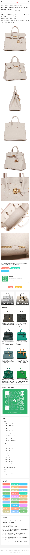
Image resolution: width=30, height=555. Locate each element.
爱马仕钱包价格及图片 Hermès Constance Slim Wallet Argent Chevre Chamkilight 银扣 (14, 525)
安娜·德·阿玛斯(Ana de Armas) (6, 499)
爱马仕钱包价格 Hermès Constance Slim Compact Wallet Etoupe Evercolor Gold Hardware (15, 529)
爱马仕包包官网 (6, 484)
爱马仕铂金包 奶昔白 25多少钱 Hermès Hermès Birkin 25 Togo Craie (14, 263)
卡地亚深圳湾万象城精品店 (23, 490)
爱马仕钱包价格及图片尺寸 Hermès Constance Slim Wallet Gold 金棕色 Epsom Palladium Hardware (14, 534)
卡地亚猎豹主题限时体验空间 (15, 494)
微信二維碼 (18, 287)
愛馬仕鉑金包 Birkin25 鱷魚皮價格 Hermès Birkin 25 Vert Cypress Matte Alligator (8, 343)
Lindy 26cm (8, 455)
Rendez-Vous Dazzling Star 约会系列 (6, 512)
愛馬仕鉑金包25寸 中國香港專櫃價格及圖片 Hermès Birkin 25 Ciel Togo (8, 361)
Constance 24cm (10, 437)
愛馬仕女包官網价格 (9, 5)
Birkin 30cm (9, 427)
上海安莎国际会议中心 (23, 494)
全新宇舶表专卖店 (23, 502)
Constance (6, 433)
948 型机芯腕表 (15, 497)
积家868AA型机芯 (15, 506)
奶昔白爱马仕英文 (5, 271)
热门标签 (27, 550)
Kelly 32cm (8, 448)
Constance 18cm (10, 435)
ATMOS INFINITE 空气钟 (23, 509)
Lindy (5, 453)
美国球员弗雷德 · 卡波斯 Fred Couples (6, 502)
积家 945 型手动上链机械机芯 (6, 509)
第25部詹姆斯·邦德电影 (23, 497)
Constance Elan (9, 438)
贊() (10, 287)
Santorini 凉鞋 (9, 475)
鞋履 (5, 471)
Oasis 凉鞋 (8, 473)
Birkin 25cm (19, 5)
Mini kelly (6, 457)
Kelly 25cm (8, 445)
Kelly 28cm (8, 447)
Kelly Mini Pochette (10, 465)
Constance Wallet (10, 440)
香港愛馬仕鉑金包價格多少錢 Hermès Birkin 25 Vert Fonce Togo (21, 325)
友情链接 (15, 550)
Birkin (15, 5)
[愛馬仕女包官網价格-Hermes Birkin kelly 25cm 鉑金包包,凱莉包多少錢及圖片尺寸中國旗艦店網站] (15, 2)
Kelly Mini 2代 (9, 463)
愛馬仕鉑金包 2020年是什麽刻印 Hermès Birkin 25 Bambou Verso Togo (22, 381)
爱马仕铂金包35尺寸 (23, 484)
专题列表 (11, 550)
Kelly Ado (8, 450)
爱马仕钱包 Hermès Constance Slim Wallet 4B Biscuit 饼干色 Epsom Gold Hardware (15, 538)
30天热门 (2, 550)
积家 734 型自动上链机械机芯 (6, 497)
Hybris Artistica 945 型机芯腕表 (15, 509)
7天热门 (6, 550)
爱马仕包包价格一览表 (15, 487)
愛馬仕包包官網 (18, 10)
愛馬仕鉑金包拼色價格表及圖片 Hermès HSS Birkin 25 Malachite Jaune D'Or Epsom (22, 362)
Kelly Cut (8, 459)
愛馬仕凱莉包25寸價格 (6, 490)
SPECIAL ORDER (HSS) (9, 467)
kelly (5, 443)
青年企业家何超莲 (6, 494)
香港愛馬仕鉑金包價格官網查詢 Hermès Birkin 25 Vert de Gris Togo (8, 325)
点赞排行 (23, 550)
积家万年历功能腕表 (23, 506)
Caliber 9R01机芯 (23, 512)
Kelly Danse (9, 461)
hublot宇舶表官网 (15, 484)
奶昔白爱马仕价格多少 (15, 268)
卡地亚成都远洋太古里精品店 (15, 490)
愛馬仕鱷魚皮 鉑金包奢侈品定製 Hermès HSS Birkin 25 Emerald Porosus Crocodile (8, 381)
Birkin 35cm (9, 429)
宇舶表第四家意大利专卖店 (6, 506)
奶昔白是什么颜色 (5, 268)
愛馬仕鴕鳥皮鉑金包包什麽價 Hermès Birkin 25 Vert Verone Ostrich (22, 343)
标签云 (19, 550)
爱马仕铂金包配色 (6, 487)
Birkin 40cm (9, 430)
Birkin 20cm (9, 423)
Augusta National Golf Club (23, 499)
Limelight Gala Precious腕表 (15, 512)
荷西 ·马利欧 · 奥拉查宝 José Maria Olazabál (15, 502)
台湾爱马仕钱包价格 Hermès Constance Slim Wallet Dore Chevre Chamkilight (14, 521)
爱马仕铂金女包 (23, 487)
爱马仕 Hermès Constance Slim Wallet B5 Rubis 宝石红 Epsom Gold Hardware (15, 542)
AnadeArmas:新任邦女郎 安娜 (15, 499)
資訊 (5, 469)
